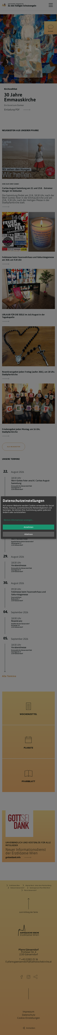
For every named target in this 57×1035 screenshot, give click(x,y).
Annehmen (28, 527)
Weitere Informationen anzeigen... (18, 520)
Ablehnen (28, 534)
